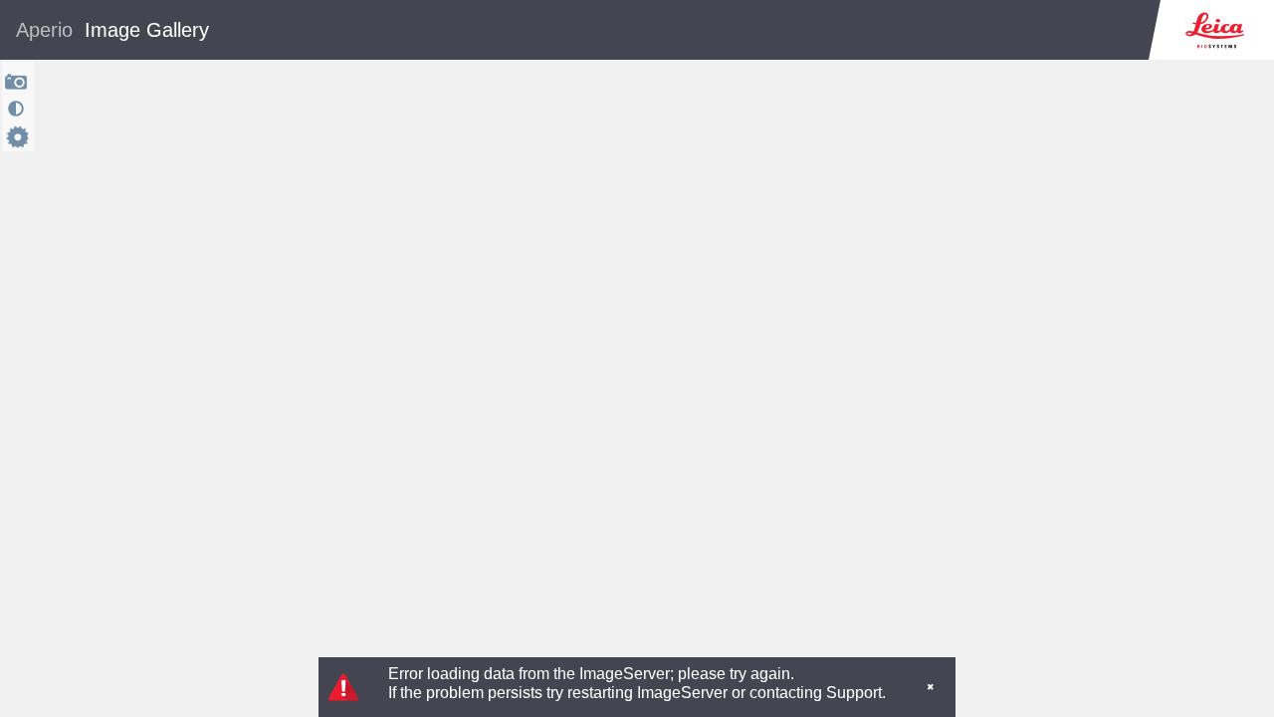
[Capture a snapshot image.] (16, 81)
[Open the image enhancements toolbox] (16, 108)
